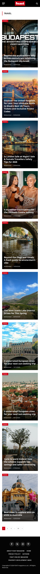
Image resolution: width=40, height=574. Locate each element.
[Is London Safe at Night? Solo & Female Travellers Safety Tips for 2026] (20, 144)
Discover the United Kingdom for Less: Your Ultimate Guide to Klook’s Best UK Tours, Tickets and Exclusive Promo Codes (19, 106)
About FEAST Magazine (16, 551)
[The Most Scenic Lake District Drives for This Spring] (20, 296)
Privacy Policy (14, 554)
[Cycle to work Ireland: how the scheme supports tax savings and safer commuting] (20, 447)
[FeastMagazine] (20, 3)
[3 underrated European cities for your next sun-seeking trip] (20, 346)
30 (18, 528)
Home (29, 551)
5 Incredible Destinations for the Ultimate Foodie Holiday (19, 211)
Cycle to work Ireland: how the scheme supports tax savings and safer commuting (19, 462)
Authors (26, 554)
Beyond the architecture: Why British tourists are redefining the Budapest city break (20, 58)
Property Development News (20, 560)
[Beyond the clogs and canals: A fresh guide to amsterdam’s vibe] (20, 245)
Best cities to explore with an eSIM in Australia (19, 513)
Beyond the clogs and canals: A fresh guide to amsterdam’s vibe (19, 260)
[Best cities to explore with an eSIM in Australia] (20, 497)
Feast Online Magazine (19, 557)
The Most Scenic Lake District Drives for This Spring (19, 312)
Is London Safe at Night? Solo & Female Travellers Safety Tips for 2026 (19, 159)
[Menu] (3, 3)
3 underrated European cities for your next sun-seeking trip (20, 362)
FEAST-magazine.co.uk (21, 565)
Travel (5, 21)
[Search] (37, 3)
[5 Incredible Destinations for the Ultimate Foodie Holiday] (20, 195)
